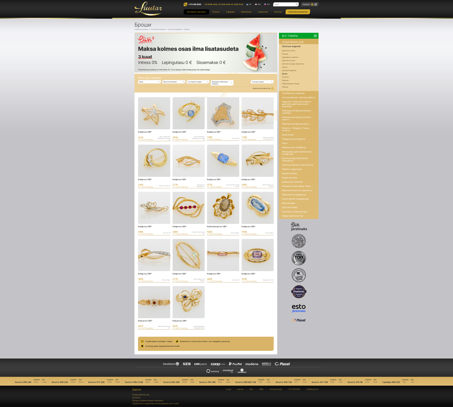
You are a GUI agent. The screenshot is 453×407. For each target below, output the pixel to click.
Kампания (246, 11)
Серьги (284, 67)
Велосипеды (288, 203)
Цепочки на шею (288, 60)
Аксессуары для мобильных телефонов (296, 152)
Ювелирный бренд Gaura (295, 123)
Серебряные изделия (293, 93)
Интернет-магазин (196, 11)
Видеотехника (289, 177)
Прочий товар (289, 207)
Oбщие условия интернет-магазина (147, 400)
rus (268, 4)
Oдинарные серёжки (290, 57)
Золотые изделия (174, 29)
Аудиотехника (289, 173)
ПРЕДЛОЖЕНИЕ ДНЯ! (293, 42)
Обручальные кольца (290, 83)
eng (259, 4)
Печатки (285, 77)
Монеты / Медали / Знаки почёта (295, 129)
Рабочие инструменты (294, 194)
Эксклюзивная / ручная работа (298, 97)
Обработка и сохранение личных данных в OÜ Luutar (155, 403)
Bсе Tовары (290, 36)
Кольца (285, 54)
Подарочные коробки (293, 138)
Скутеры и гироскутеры (295, 211)
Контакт (278, 11)
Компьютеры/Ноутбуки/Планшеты (295, 159)
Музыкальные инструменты (297, 190)
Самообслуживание (298, 11)
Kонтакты (136, 397)
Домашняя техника (292, 181)
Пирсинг (285, 87)
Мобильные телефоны (294, 147)
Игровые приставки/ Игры (296, 186)
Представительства (292, 215)
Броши (186, 29)
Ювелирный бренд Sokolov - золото (297, 118)
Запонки (285, 80)
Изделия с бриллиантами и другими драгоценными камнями (296, 104)
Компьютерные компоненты (297, 164)
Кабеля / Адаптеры (292, 169)
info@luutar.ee (312, 389)
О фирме (230, 11)
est (250, 4)
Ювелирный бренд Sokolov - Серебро (297, 111)
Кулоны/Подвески (289, 70)
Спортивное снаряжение (295, 198)
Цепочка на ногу (288, 50)
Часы (284, 143)
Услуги (215, 11)
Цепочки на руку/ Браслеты (293, 64)
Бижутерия (288, 134)
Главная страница (141, 29)
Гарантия (263, 11)
